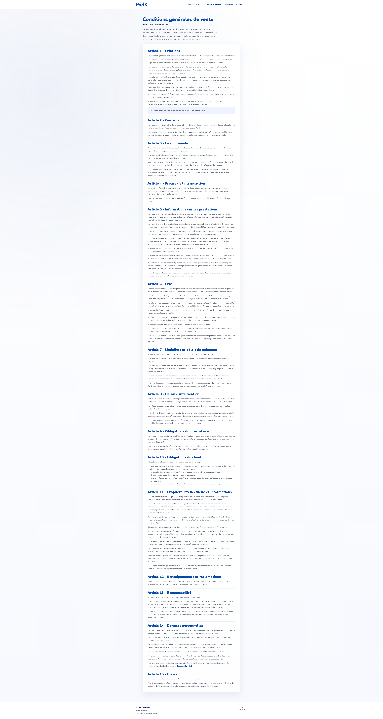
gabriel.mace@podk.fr (183, 666)
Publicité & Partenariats (211, 4)
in (242, 708)
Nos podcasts (193, 4)
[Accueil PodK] (142, 4)
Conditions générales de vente (146, 714)
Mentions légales (141, 711)
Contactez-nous (144, 707)
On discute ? (241, 4)
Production (229, 4)
